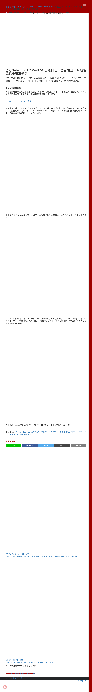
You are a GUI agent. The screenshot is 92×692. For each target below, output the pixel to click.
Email (62, 445)
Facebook (29, 445)
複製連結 (78, 445)
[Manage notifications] (5, 687)
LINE (13, 445)
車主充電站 (17, 678)
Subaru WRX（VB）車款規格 (18, 101)
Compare (82, 681)
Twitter (46, 445)
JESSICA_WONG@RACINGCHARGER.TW (20, 673)
